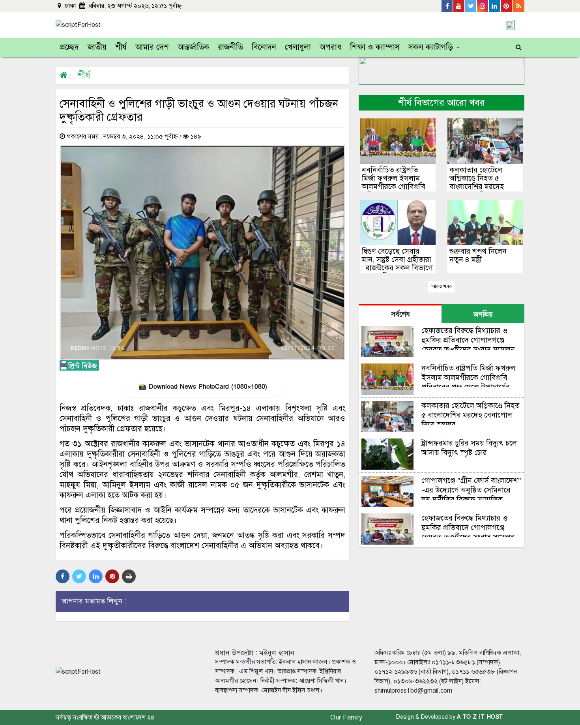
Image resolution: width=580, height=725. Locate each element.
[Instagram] (483, 6)
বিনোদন (264, 47)
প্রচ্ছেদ (69, 47)
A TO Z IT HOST (480, 717)
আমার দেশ (152, 47)
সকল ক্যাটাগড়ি (430, 47)
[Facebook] (447, 6)
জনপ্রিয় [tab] (483, 314)
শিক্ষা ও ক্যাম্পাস (375, 47)
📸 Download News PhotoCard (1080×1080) (202, 386)
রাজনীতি (230, 47)
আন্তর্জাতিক (193, 47)
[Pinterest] (507, 6)
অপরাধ (330, 47)
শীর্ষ (121, 47)
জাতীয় (97, 47)
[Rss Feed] (518, 6)
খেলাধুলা (298, 47)
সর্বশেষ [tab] (400, 314)
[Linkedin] (495, 6)
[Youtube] (459, 6)
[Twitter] (471, 6)
